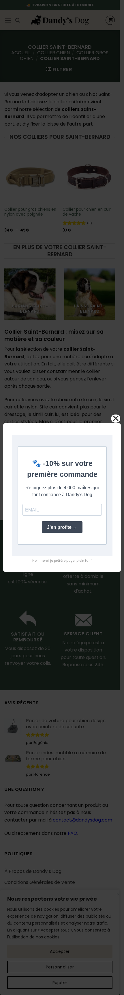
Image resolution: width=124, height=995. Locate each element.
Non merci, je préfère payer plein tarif (62, 560)
